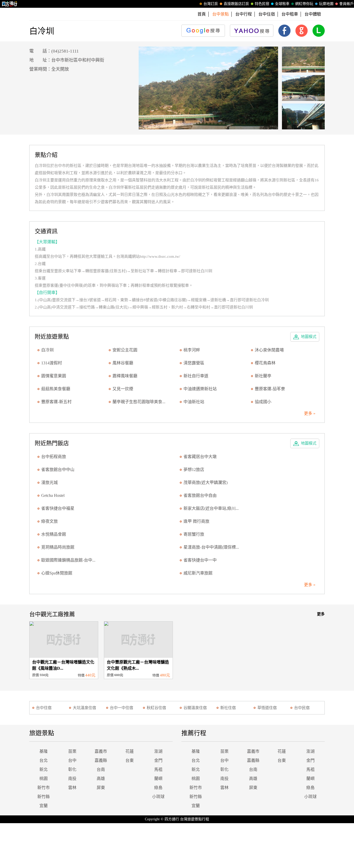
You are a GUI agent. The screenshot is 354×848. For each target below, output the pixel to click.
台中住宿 (266, 14)
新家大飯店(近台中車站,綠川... (211, 508)
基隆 (43, 751)
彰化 (72, 769)
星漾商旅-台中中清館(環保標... (211, 547)
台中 (72, 760)
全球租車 (282, 4)
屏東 (101, 787)
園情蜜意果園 (53, 376)
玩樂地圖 (326, 4)
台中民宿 (302, 708)
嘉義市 (101, 751)
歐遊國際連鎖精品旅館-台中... (68, 560)
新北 (43, 769)
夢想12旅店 (193, 469)
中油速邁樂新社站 (200, 389)
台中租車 (289, 14)
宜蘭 (43, 805)
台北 (43, 760)
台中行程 (243, 14)
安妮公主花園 (124, 350)
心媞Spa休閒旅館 (56, 573)
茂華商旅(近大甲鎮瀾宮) (205, 482)
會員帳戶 (346, 4)
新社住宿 (228, 708)
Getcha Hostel (53, 495)
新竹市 (43, 787)
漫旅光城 (49, 482)
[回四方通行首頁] (9, 4)
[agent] (208, 88)
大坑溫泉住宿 (84, 708)
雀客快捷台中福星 (57, 508)
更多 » (309, 413)
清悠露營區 (193, 363)
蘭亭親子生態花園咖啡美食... (138, 402)
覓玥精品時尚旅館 (57, 547)
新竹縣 (43, 796)
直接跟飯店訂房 (236, 4)
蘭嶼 (158, 778)
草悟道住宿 (267, 708)
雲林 (72, 787)
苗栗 (72, 751)
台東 (129, 760)
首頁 (201, 14)
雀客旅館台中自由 (200, 495)
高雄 (101, 778)
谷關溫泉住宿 (195, 708)
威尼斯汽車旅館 (198, 573)
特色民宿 (262, 4)
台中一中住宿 (121, 708)
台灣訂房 (210, 4)
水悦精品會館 (53, 534)
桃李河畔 (191, 350)
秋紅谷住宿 (156, 708)
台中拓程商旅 (53, 456)
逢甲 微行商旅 (196, 521)
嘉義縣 (101, 760)
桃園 (43, 778)
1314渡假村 (51, 363)
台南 (101, 769)
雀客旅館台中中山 (57, 469)
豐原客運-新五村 (56, 402)
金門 (158, 760)
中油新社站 (193, 402)
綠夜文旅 (49, 521)
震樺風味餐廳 (124, 376)
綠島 (158, 787)
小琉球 (158, 796)
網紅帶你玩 (304, 4)
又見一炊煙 (122, 389)
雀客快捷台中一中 (200, 560)
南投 (72, 778)
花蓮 (129, 751)
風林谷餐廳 (122, 363)
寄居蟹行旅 (193, 534)
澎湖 (158, 751)
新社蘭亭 (263, 376)
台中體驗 (313, 14)
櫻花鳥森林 (265, 363)
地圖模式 (308, 337)
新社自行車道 (195, 376)
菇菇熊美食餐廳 (55, 389)
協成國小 (263, 402)
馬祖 (158, 769)
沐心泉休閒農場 (269, 350)
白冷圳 (47, 350)
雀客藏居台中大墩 (200, 456)
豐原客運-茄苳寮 (270, 389)
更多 (321, 614)
